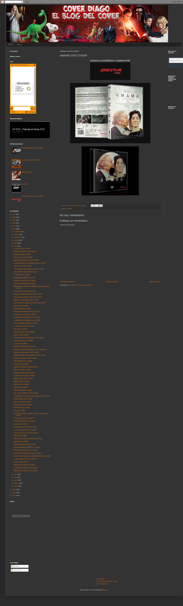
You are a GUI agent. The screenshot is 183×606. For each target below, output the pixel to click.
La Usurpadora (103, 584)
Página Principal (112, 282)
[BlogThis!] (94, 205)
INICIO (10, 44)
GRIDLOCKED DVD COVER (23, 379)
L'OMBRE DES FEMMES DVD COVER (27, 317)
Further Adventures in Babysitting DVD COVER (29, 263)
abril (15, 477)
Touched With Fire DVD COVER (24, 421)
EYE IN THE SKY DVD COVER (24, 332)
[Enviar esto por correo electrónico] (92, 205)
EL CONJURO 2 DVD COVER (24, 326)
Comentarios (17, 570)
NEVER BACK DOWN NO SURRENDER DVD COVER (32, 456)
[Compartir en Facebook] (99, 205)
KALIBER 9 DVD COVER (22, 309)
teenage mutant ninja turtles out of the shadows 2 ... (31, 349)
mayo (16, 474)
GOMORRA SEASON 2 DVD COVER (26, 260)
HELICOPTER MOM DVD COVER (25, 272)
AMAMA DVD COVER (21, 441)
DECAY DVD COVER (21, 306)
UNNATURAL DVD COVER (23, 399)
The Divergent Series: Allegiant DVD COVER (29, 269)
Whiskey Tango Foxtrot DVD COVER (26, 300)
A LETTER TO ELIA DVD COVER (25, 291)
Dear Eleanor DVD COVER (23, 257)
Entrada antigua (154, 282)
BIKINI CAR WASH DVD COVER (25, 346)
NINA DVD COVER (20, 436)
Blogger (105, 590)
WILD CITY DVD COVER (22, 370)
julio (15, 243)
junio (16, 246)
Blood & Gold (26, 172)
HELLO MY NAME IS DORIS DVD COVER (28, 439)
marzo (16, 480)
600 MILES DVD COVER (22, 254)
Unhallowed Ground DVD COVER (25, 427)
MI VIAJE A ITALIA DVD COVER (24, 284)
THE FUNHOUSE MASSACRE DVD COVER (29, 338)
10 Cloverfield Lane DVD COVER (25, 459)
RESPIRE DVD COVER (22, 408)
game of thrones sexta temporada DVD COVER (30, 303)
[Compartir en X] (96, 205)
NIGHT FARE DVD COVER (23, 390)
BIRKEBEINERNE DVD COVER (24, 278)
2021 (14, 220)
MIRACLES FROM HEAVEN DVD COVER (28, 294)
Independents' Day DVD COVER (25, 314)
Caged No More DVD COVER (24, 373)
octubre (16, 234)
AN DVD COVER (19, 411)
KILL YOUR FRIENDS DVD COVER (26, 393)
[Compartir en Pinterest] (101, 205)
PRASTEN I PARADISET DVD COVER (27, 312)
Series (19, 44)
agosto (16, 240)
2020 (14, 223)
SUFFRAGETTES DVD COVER (32, 196)
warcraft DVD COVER (21, 364)
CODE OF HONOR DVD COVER (25, 251)
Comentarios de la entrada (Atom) (80, 285)
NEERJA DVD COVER (21, 381)
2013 (14, 495)
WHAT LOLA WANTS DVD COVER (25, 450)
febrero (16, 483)
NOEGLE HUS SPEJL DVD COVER (26, 471)
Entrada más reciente (67, 282)
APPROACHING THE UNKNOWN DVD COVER (30, 355)
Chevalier (101, 579)
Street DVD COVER (20, 424)
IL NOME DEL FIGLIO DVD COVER (26, 468)
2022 (14, 217)
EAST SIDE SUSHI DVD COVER (25, 444)
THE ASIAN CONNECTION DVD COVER (27, 453)
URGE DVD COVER (20, 387)
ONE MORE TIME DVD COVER (24, 465)
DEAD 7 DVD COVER (21, 335)
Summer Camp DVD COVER (23, 418)
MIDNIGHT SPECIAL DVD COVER (25, 367)
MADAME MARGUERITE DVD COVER (27, 447)
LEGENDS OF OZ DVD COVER (24, 376)
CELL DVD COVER (20, 329)
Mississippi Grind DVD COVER (32, 148)
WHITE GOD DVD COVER (22, 405)
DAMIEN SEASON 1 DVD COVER (25, 358)
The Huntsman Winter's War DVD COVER (28, 297)
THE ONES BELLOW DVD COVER (25, 323)
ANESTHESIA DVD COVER (23, 361)
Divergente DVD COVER (30, 160)
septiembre (18, 237)
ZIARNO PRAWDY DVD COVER (25, 281)
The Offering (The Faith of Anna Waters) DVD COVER (32, 396)
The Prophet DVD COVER (22, 402)
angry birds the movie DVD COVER (26, 433)
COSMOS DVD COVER (22, 275)
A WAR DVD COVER (21, 462)
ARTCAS (25, 184)
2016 (14, 229)
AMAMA (69, 208)
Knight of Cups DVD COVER (23, 341)
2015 (14, 490)
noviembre (18, 231)
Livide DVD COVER (20, 344)
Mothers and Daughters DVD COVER (26, 352)
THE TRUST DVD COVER (22, 266)
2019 (14, 226)
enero (16, 486)
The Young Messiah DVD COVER (25, 430)
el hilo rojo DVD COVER (22, 249)
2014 (14, 493)
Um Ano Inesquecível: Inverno (108, 581)
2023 (14, 214)
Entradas (16, 566)
